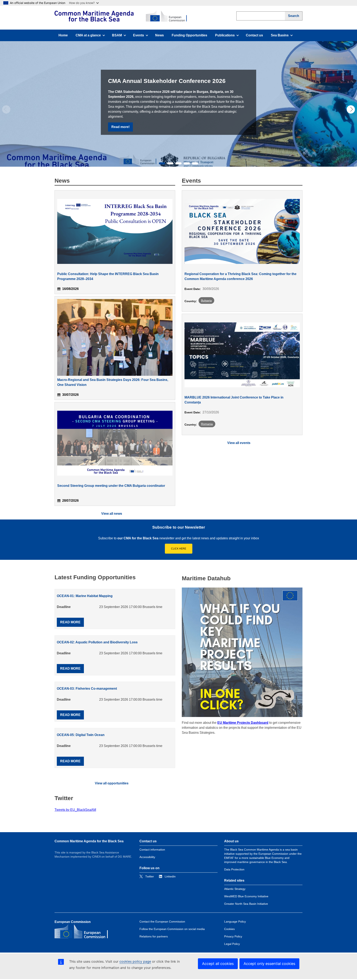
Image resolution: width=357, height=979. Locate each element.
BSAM (120, 36)
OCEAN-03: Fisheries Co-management (87, 688)
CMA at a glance (88, 36)
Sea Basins (282, 36)
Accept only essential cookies (269, 963)
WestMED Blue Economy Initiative (246, 896)
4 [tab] (187, 163)
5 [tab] (195, 163)
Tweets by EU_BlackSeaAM (75, 809)
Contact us (254, 35)
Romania (207, 424)
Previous (6, 109)
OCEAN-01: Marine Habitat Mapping (85, 596)
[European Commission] (121, 16)
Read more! (120, 127)
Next (351, 109)
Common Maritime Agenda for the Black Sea (89, 841)
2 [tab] (170, 163)
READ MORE (70, 622)
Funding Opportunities (189, 35)
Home (63, 35)
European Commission (73, 922)
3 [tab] (178, 163)
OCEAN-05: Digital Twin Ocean (81, 735)
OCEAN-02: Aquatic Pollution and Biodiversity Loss (97, 642)
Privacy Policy (233, 936)
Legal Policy (232, 943)
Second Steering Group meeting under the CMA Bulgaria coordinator (111, 485)
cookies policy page (135, 961)
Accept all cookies (218, 963)
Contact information (152, 849)
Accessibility (147, 857)
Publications (226, 36)
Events (142, 36)
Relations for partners (153, 936)
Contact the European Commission (162, 921)
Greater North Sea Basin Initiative (246, 903)
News (159, 35)
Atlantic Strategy (234, 888)
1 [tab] (162, 163)
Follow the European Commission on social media (172, 929)
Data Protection (234, 869)
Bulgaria (206, 300)
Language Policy (235, 921)
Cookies (229, 929)
